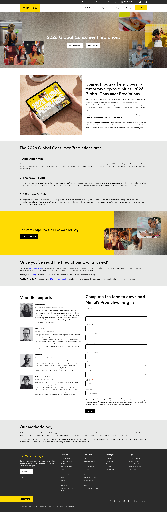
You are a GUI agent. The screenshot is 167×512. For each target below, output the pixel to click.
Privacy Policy (130, 398)
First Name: (89, 314)
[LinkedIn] (124, 501)
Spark (63, 480)
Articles (108, 458)
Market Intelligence (90, 477)
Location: (88, 389)
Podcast (108, 466)
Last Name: (89, 324)
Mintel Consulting (35, 268)
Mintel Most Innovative (91, 480)
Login (115, 1)
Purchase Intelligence (68, 474)
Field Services (65, 458)
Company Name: (91, 352)
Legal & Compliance (135, 463)
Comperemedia (89, 466)
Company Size (90, 343)
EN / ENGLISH (128, 1)
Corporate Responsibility (92, 471)
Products (64, 454)
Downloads (109, 461)
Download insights (75, 45)
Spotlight (102, 7)
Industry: (88, 380)
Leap (62, 469)
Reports (63, 477)
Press (97, 1)
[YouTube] (128, 501)
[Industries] (93, 8)
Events (103, 1)
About (84, 1)
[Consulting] (120, 8)
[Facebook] (114, 501)
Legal (131, 454)
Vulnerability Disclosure (91, 488)
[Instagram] (110, 501)
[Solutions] (80, 8)
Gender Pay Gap (134, 461)
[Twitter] (119, 501)
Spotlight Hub (110, 469)
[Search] (146, 2)
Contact (91, 1)
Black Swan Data (89, 461)
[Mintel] (30, 8)
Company (88, 454)
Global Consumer (66, 461)
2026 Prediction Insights (58, 279)
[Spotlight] (106, 8)
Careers (86, 463)
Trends (63, 482)
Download (49, 1)
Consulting (115, 7)
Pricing (128, 7)
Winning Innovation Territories (67, 489)
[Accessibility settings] (140, 2)
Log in (35, 274)
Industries (88, 7)
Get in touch (141, 7)
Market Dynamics (66, 471)
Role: (87, 361)
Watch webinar (93, 45)
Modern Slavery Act (135, 466)
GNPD (63, 463)
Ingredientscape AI (67, 466)
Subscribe (25, 471)
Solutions (76, 7)
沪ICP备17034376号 (60, 506)
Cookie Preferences (135, 458)
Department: (90, 370)
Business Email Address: (94, 333)
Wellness (64, 485)
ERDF (85, 474)
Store (109, 1)
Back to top (26, 477)
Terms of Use (119, 398)
